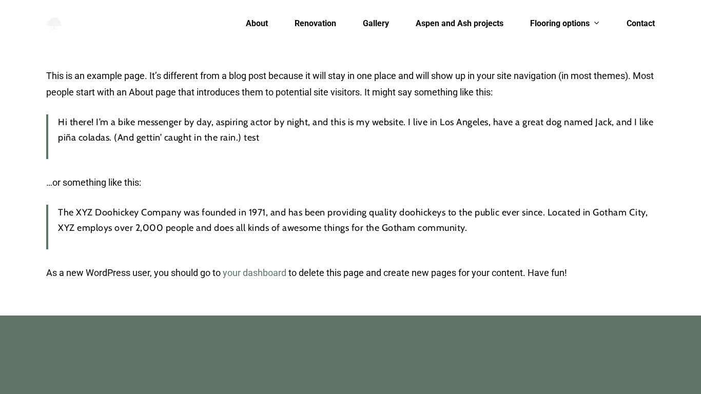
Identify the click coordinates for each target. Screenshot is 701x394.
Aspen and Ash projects (459, 23)
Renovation (315, 23)
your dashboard (254, 272)
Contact (641, 23)
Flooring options (560, 23)
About (257, 23)
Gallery (376, 23)
